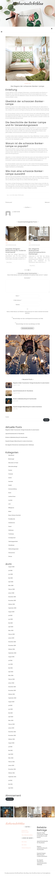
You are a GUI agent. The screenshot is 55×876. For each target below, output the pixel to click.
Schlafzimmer (11, 522)
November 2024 (12, 645)
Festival (10, 470)
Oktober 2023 (11, 694)
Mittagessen (11, 507)
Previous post (9, 202)
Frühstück (10, 474)
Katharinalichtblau (27, 3)
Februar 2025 (11, 634)
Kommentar (27, 278)
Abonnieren (9, 799)
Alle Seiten (24, 844)
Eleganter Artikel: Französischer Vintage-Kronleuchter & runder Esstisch (38, 251)
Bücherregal (11, 459)
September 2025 (12, 608)
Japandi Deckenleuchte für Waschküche (23, 390)
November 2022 (12, 735)
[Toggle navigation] (1, 32)
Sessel (9, 526)
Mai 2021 (10, 784)
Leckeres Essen (11, 496)
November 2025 (12, 600)
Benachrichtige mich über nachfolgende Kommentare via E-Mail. (28, 318)
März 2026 (10, 585)
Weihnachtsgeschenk (13, 549)
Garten (10, 477)
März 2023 (10, 720)
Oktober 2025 (11, 604)
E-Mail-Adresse (18, 300)
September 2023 (12, 698)
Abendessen (11, 455)
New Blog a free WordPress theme (32, 873)
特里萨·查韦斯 (17, 211)
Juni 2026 (10, 574)
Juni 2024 (10, 664)
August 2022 (11, 743)
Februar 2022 (11, 761)
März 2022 (10, 758)
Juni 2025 (10, 619)
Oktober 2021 (11, 773)
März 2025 (10, 630)
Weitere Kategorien (26, 847)
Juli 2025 (10, 615)
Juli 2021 (10, 780)
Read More (9, 265)
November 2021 (12, 769)
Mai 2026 (10, 578)
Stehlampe (11, 530)
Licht (30, 83)
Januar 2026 (11, 593)
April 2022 (10, 754)
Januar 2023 (11, 728)
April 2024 (10, 671)
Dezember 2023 (12, 686)
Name (17, 295)
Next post (47, 202)
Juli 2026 (10, 570)
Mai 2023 (10, 713)
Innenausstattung (12, 489)
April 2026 (10, 581)
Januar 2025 (11, 638)
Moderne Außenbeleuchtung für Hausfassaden (25, 398)
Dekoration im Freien (13, 462)
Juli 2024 (10, 660)
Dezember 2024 (12, 641)
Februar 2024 (11, 679)
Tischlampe (11, 534)
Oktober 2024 (11, 649)
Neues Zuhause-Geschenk (14, 515)
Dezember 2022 (12, 731)
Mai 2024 (10, 668)
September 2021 (12, 776)
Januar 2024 (11, 683)
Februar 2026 (11, 589)
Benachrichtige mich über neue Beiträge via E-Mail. (28, 324)
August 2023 (11, 701)
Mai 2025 (10, 623)
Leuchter (26, 83)
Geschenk (10, 481)
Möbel (9, 511)
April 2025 (10, 626)
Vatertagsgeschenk (13, 541)
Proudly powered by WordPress (12, 873)
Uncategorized (11, 537)
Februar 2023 (11, 724)
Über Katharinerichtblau (27, 835)
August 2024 (11, 656)
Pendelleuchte (11, 519)
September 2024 (12, 653)
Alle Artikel (24, 841)
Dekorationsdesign (12, 466)
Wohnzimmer (11, 552)
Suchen (7, 417)
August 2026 (11, 566)
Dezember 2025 (12, 596)
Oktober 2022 (11, 739)
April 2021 (10, 788)
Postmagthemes (46, 873)
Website (18, 304)
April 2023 (10, 716)
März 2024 (10, 675)
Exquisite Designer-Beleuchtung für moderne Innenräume (27, 406)
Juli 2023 (10, 705)
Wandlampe (11, 545)
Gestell (10, 485)
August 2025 (11, 611)
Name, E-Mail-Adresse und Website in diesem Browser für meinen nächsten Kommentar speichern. (27, 312)
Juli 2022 (10, 746)
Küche (9, 492)
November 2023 (12, 690)
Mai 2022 (10, 750)
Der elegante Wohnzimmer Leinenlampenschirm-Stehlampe (14, 251)
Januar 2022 (11, 765)
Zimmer (10, 556)
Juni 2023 (10, 709)
